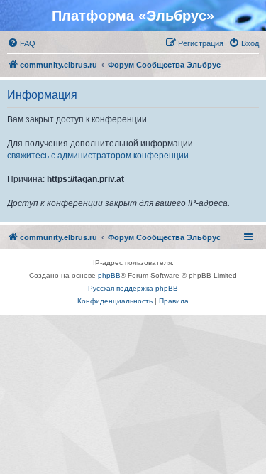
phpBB (109, 275)
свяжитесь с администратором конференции (98, 156)
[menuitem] (21, 43)
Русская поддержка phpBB (133, 288)
